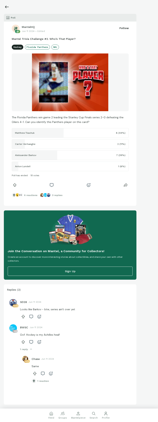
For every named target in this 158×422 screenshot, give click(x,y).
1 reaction (43, 381)
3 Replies (57, 195)
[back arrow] (7, 7)
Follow (124, 28)
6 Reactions (30, 195)
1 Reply (24, 349)
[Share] (126, 185)
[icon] (15, 185)
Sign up (70, 271)
